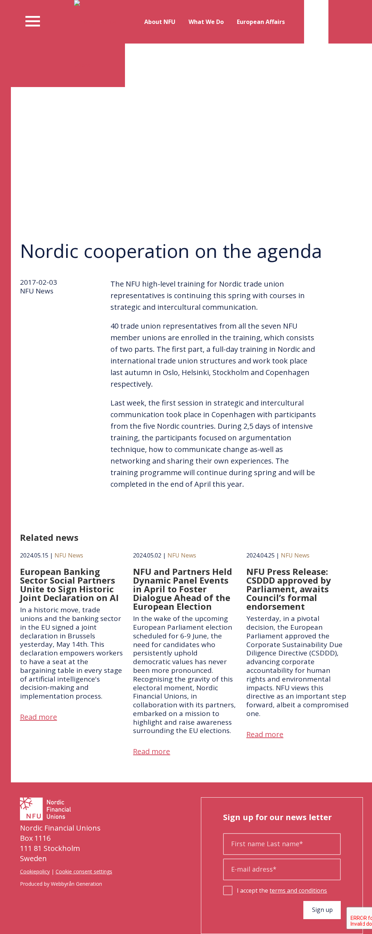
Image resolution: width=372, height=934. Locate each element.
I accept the (282, 890)
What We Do (206, 22)
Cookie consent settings (84, 871)
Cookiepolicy (35, 871)
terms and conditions (298, 890)
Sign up (322, 910)
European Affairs (261, 22)
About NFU (159, 22)
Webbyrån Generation (76, 883)
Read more (38, 716)
